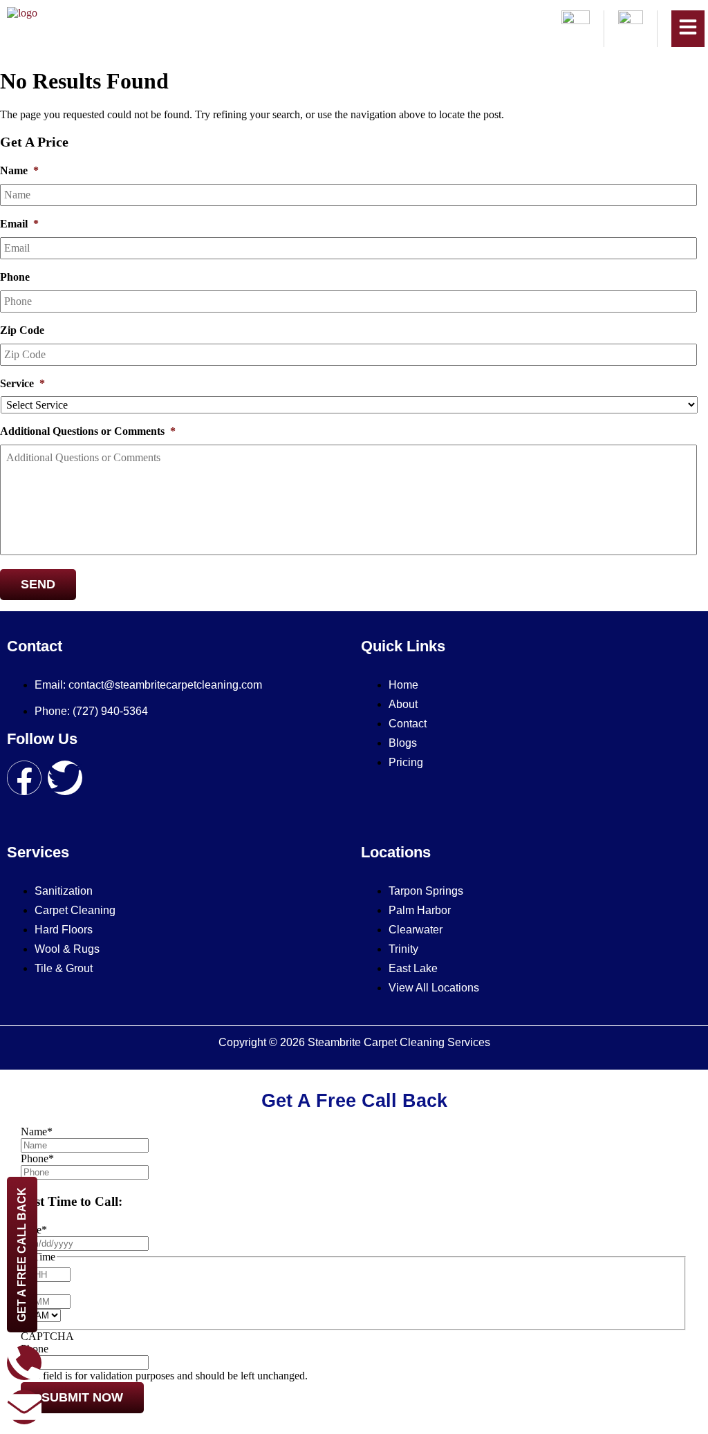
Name (19, 170)
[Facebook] (24, 778)
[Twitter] (65, 778)
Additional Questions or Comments (88, 431)
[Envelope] (24, 1407)
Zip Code (22, 330)
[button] (688, 28)
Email (19, 224)
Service (22, 383)
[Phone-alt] (24, 1362)
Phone (15, 277)
